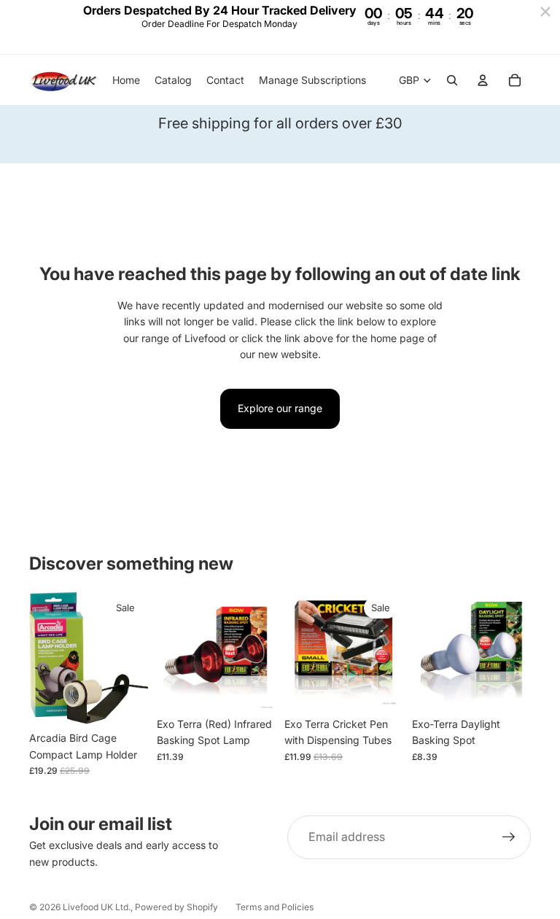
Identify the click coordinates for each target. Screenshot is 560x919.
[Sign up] (509, 837)
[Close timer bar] (545, 12)
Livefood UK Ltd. (97, 906)
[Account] (483, 80)
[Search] (452, 80)
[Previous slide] (173, 651)
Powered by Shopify (176, 906)
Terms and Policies (275, 906)
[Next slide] (260, 651)
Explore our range (280, 408)
